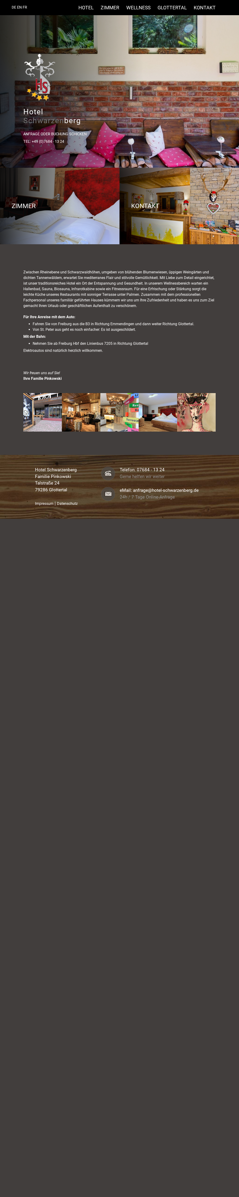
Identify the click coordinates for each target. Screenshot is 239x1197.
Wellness (140, 7)
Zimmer (112, 7)
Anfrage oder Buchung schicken (55, 134)
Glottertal (174, 7)
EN (19, 7)
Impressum (44, 503)
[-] (42, 412)
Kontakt (205, 7)
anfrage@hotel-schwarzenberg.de (166, 490)
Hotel (88, 7)
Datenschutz (67, 503)
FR (25, 7)
